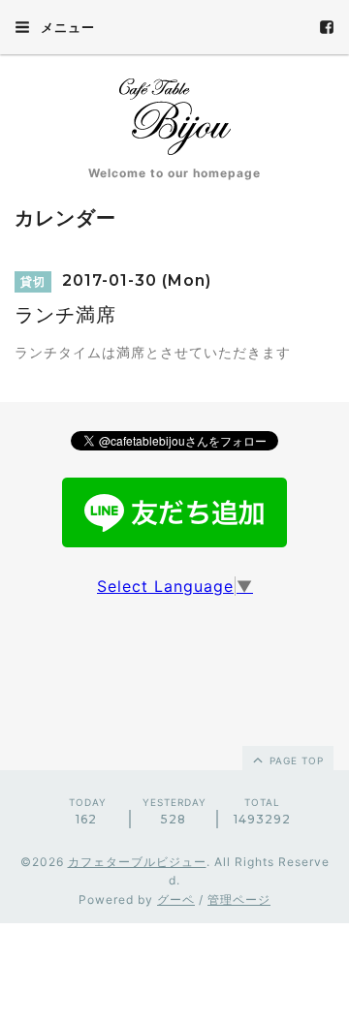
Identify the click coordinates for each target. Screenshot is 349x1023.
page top (295, 760)
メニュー (66, 27)
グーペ (176, 899)
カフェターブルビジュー (137, 861)
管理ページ (238, 899)
